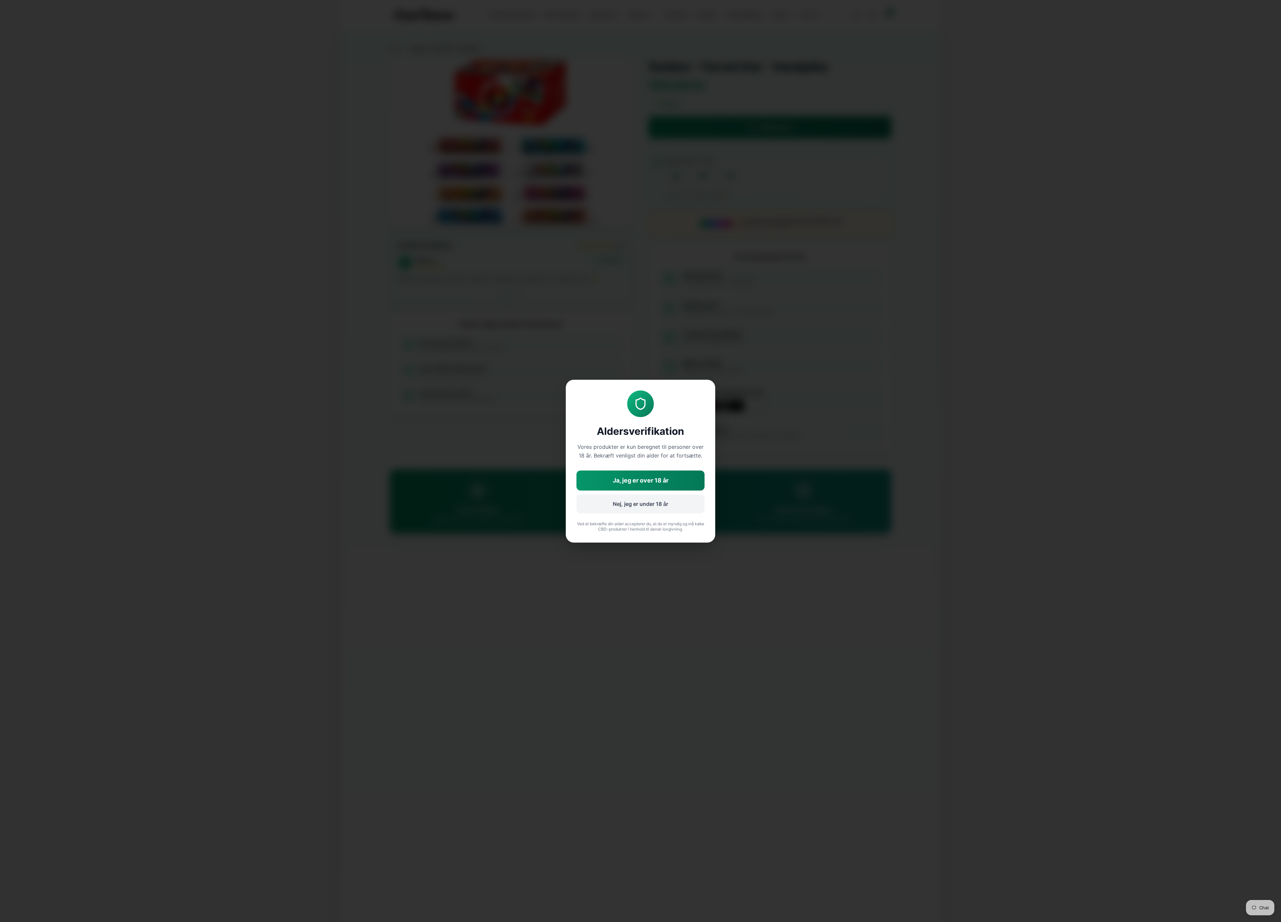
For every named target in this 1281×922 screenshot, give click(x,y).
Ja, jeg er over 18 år (641, 480)
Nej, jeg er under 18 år (640, 504)
